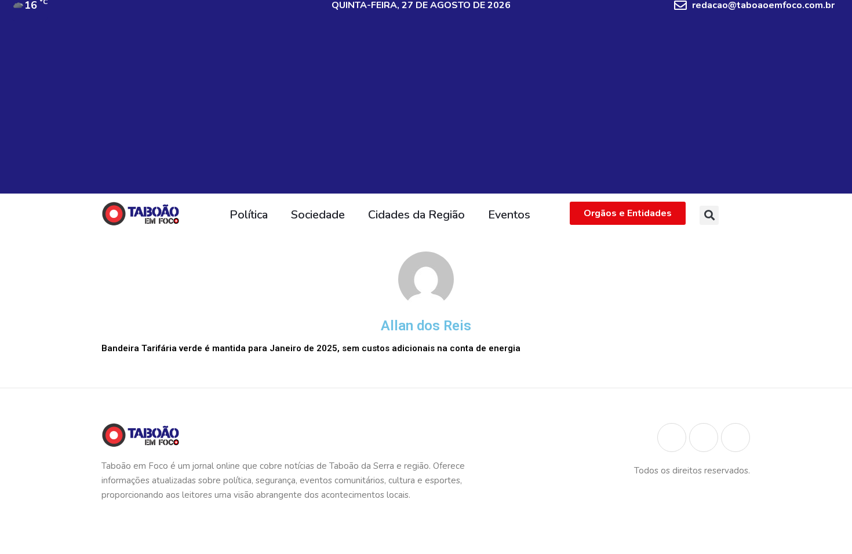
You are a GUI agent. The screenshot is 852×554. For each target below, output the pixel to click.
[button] (709, 215)
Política (249, 215)
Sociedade (318, 215)
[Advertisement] (426, 112)
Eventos (509, 215)
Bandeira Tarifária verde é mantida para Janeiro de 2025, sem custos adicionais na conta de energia (310, 348)
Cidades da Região (416, 215)
